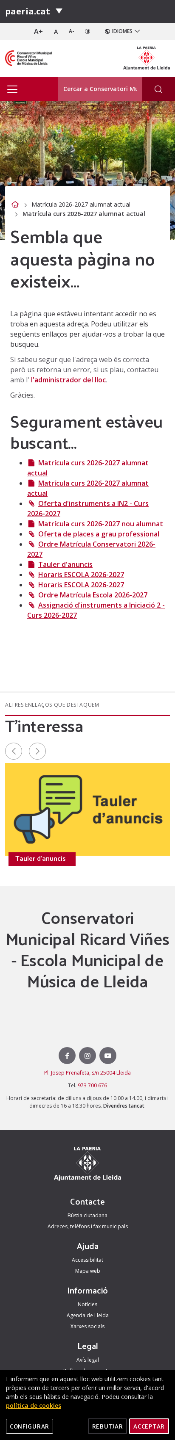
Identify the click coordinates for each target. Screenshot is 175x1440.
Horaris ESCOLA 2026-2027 (81, 574)
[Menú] (59, 11)
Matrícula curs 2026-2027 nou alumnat (100, 523)
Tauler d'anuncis (65, 564)
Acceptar (149, 1426)
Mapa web (87, 1270)
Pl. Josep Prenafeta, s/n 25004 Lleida (87, 1072)
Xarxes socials (87, 1326)
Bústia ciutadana (87, 1215)
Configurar (29, 1426)
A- (71, 31)
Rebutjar (107, 1426)
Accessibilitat (87, 1259)
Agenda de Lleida (88, 1315)
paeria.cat (27, 11)
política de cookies (33, 1405)
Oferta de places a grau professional (98, 534)
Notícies (87, 1304)
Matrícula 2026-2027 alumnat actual (80, 204)
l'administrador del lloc (68, 379)
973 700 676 (92, 1085)
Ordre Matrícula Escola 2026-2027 (92, 595)
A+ (38, 31)
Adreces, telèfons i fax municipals (88, 1226)
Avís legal (87, 1359)
